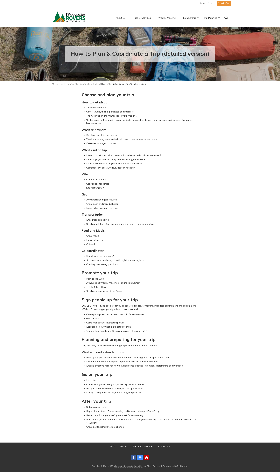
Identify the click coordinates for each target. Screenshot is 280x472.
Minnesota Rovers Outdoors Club (128, 466)
